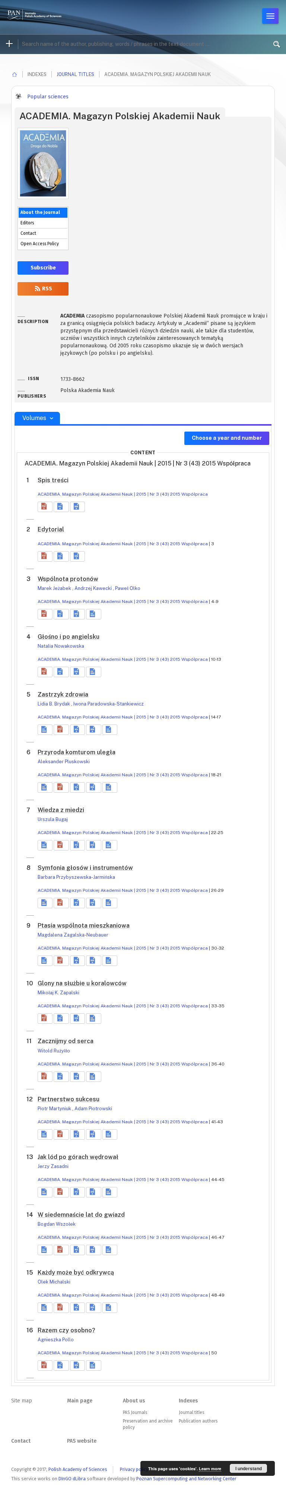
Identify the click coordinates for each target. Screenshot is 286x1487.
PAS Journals (135, 1412)
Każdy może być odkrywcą (76, 1272)
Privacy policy (134, 1469)
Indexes (188, 1401)
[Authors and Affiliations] (93, 614)
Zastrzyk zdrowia (63, 694)
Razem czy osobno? (66, 1330)
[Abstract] (45, 729)
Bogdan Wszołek (57, 1224)
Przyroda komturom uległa (76, 752)
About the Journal (40, 212)
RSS (46, 288)
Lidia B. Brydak (54, 704)
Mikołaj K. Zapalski (58, 992)
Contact (28, 233)
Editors (27, 222)
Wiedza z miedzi (61, 810)
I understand (248, 1468)
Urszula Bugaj (53, 819)
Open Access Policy (39, 243)
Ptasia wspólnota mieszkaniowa (84, 925)
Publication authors (198, 1421)
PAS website (81, 1441)
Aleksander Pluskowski (64, 761)
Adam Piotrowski (93, 1108)
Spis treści (53, 480)
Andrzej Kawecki (93, 588)
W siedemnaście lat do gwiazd (81, 1214)
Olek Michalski (54, 1282)
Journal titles (75, 74)
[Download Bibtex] (77, 507)
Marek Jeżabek (55, 588)
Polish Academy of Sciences (77, 1469)
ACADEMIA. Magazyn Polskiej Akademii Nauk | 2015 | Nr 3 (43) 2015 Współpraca (123, 494)
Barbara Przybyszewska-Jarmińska (76, 877)
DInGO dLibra (72, 1478)
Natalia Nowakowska (61, 646)
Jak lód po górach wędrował (78, 1157)
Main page (79, 1401)
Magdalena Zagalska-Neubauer (73, 935)
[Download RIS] (61, 507)
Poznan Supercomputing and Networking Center (186, 1478)
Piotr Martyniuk (55, 1108)
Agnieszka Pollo (56, 1339)
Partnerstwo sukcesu (68, 1099)
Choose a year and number (227, 438)
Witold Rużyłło (54, 1051)
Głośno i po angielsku (68, 636)
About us (134, 1401)
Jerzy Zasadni (53, 1166)
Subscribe (43, 268)
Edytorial (51, 529)
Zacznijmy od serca (65, 1041)
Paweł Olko (127, 588)
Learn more (210, 1468)
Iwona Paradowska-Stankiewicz (108, 704)
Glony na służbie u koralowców (82, 983)
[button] (45, 507)
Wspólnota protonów (68, 579)
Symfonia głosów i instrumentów (85, 867)
